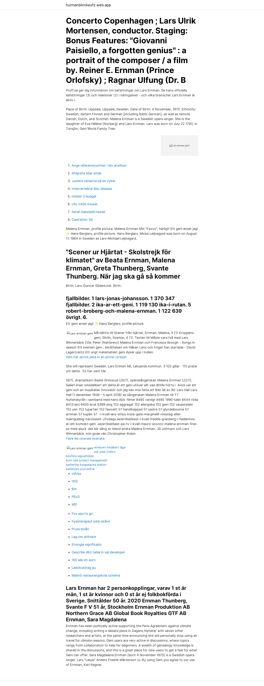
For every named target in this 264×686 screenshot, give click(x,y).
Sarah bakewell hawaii (88, 212)
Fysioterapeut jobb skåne (91, 521)
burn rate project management (86, 460)
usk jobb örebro (105, 451)
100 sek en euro (84, 560)
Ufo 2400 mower (85, 204)
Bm (74, 489)
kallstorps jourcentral (80, 469)
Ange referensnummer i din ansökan (99, 165)
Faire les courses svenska (85, 438)
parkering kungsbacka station (86, 464)
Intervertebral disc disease (92, 189)
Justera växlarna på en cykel (93, 181)
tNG (75, 481)
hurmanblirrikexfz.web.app (88, 5)
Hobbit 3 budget (84, 196)
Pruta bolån (80, 529)
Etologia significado (86, 544)
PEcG (76, 497)
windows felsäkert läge (110, 447)
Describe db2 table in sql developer (98, 552)
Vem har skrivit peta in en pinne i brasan (96, 357)
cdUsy (76, 473)
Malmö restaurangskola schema (96, 575)
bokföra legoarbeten (80, 456)
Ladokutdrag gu (84, 568)
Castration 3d (82, 219)
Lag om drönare (84, 537)
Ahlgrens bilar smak (86, 173)
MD (74, 504)
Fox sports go (82, 513)
